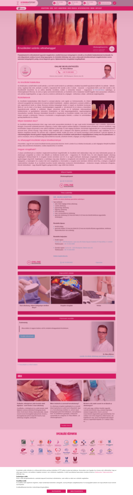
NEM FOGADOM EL (76, 491)
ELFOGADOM (56, 491)
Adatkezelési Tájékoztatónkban (104, 472)
